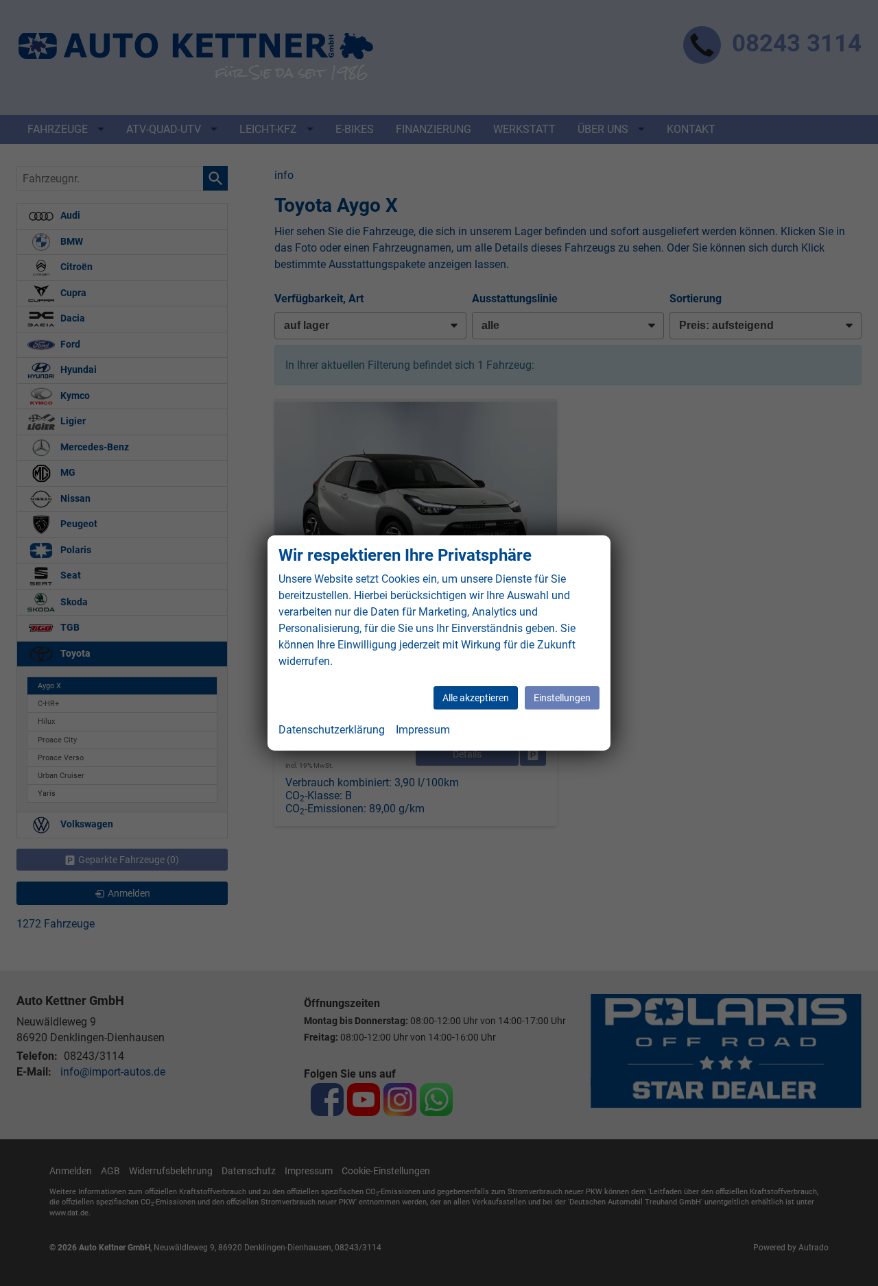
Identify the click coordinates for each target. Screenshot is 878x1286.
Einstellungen (562, 697)
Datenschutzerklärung (331, 729)
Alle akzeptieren (475, 697)
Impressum (423, 729)
